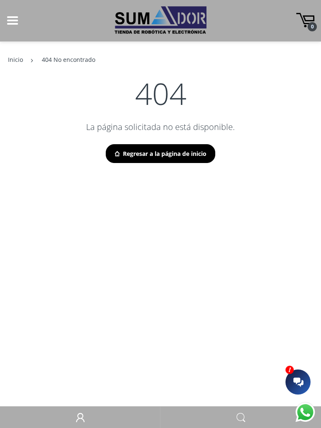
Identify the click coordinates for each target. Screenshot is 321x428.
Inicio (15, 60)
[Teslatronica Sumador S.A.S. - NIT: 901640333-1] (160, 20)
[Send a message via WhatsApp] (305, 412)
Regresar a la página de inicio (164, 154)
